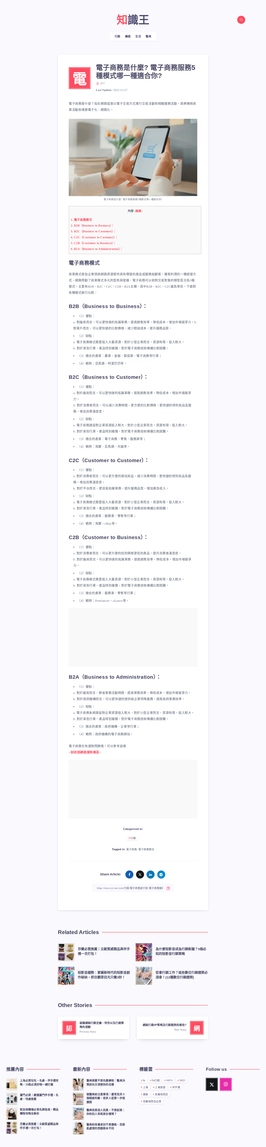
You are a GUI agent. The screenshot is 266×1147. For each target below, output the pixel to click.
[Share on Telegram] (161, 874)
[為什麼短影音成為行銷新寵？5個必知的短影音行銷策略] (144, 951)
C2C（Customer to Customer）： (94, 237)
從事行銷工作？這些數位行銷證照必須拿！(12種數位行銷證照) (182, 975)
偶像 (145, 1094)
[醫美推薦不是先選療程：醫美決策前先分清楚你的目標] (78, 1084)
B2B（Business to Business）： (92, 225)
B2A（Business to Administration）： (97, 248)
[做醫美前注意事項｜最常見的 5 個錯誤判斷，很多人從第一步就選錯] (78, 1098)
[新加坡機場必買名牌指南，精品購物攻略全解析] (11, 1113)
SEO (182, 1080)
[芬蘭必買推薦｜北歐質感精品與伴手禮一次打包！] (66, 951)
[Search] (241, 20)
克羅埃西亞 (161, 1094)
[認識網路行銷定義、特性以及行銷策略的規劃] (93, 1027)
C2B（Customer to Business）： (93, 243)
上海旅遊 (160, 1087)
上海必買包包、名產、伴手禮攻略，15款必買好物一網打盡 (39, 1082)
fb (144, 1080)
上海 (145, 1087)
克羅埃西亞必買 (152, 1101)
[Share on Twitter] (140, 874)
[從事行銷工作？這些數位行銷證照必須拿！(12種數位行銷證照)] (144, 975)
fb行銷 (156, 1080)
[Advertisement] (133, 638)
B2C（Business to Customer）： (93, 231)
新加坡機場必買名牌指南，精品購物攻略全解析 (39, 1111)
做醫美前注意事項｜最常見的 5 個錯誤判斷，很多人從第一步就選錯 (105, 1098)
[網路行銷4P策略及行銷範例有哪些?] (172, 1027)
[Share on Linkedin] (151, 874)
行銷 (117, 36)
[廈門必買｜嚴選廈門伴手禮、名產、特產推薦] (11, 1098)
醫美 (148, 36)
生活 (138, 36)
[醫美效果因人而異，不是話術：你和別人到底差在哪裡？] (78, 1113)
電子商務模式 (81, 219)
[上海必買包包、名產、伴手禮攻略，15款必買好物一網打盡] (11, 1084)
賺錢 (128, 36)
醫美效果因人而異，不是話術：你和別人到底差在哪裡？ (105, 1111)
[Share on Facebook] (129, 874)
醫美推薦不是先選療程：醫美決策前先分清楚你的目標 (105, 1082)
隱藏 (138, 211)
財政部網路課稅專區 (85, 752)
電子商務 (131, 849)
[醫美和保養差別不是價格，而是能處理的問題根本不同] (78, 1127)
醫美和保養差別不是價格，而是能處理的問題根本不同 (105, 1126)
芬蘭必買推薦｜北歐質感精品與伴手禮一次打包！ (39, 1125)
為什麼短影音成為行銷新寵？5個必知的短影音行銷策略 (181, 951)
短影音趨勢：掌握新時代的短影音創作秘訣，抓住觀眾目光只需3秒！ (104, 975)
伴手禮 (176, 1087)
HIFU (169, 1080)
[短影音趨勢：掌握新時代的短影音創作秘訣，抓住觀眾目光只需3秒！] (66, 975)
